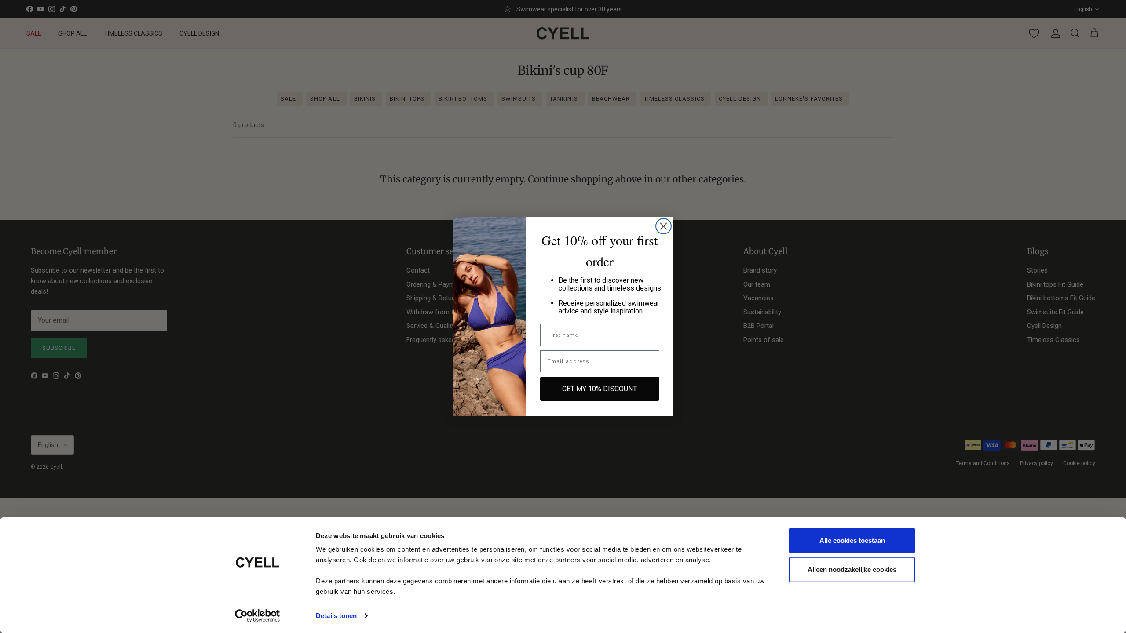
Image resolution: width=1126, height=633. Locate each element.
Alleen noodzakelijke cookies (852, 569)
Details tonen (336, 615)
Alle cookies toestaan (852, 540)
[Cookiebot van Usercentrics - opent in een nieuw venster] (257, 615)
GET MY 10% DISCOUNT (599, 389)
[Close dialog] (663, 226)
